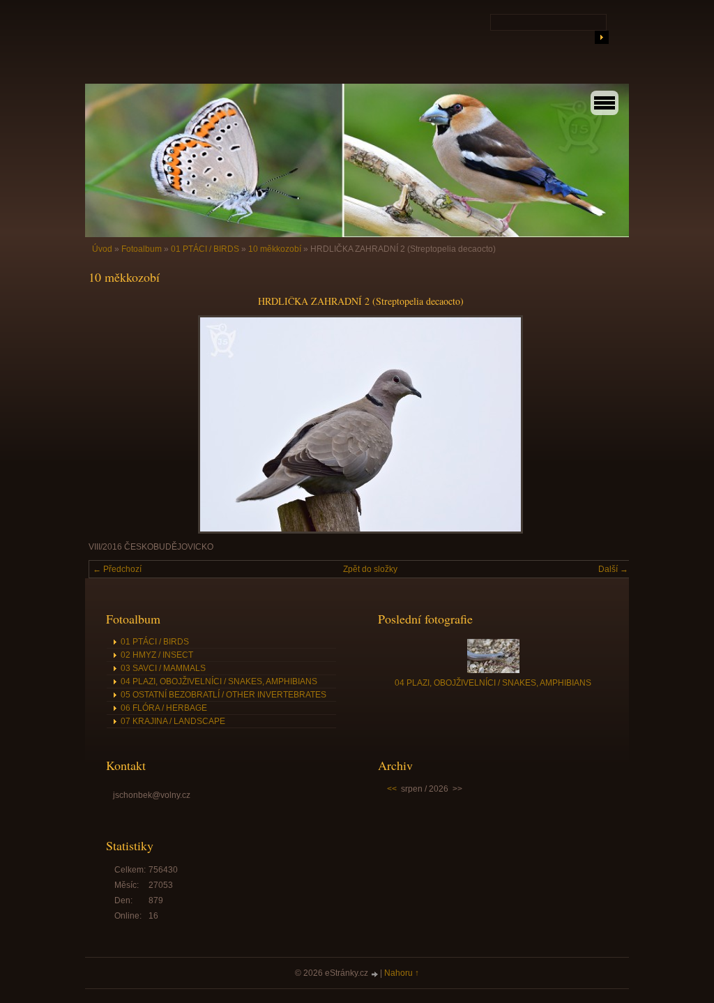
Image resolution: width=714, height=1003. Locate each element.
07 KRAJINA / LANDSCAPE (173, 721)
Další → (613, 569)
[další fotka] (609, 424)
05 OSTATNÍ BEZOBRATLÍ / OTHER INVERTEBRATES (223, 695)
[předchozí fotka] (111, 424)
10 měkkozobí (274, 249)
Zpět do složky (370, 569)
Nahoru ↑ (401, 973)
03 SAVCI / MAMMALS (163, 668)
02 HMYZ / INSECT (157, 655)
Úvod (102, 249)
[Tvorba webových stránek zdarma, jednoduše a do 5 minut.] (375, 974)
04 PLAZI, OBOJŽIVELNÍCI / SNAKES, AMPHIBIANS (219, 681)
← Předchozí (117, 569)
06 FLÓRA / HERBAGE (164, 708)
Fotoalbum (141, 249)
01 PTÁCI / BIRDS (205, 249)
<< (392, 789)
